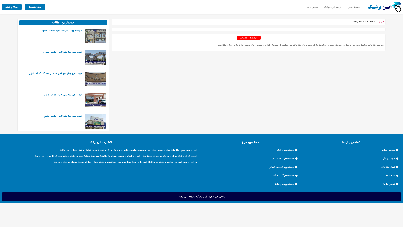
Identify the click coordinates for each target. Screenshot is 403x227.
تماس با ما (312, 7)
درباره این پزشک (332, 7)
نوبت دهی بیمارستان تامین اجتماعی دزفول (63, 94)
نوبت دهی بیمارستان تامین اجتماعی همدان (62, 52)
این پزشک (379, 21)
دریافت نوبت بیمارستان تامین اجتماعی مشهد (62, 30)
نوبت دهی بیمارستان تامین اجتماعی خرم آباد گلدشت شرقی (55, 73)
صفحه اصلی (354, 7)
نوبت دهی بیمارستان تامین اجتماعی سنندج (63, 116)
